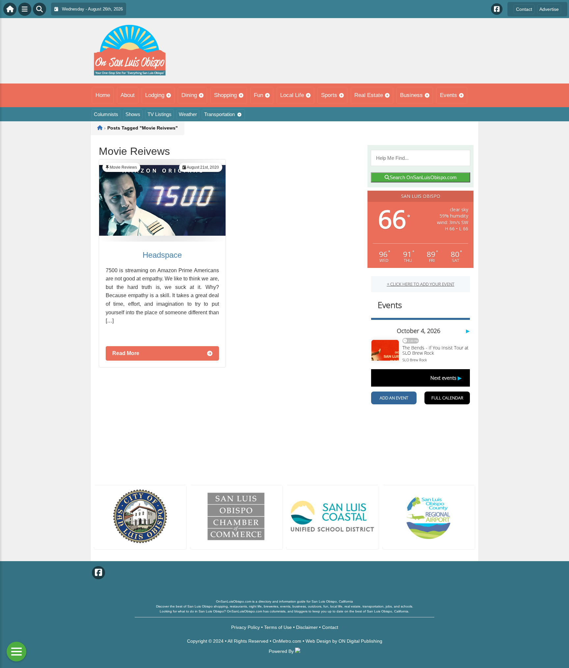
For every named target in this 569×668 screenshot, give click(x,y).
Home (102, 95)
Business (411, 95)
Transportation (219, 114)
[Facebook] (496, 9)
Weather (188, 114)
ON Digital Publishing (360, 641)
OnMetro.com (287, 641)
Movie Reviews (123, 167)
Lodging (154, 95)
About (128, 95)
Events (448, 95)
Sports (329, 95)
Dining (189, 95)
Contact (524, 9)
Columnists (106, 114)
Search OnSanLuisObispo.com (423, 177)
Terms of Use (278, 627)
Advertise (549, 9)
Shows (132, 114)
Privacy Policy (245, 627)
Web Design (318, 641)
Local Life (292, 95)
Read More (125, 353)
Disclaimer (307, 627)
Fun (258, 95)
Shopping (225, 95)
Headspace (162, 255)
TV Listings (160, 114)
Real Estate (368, 95)
